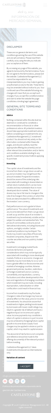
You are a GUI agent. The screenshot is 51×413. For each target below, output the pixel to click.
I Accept (25, 366)
